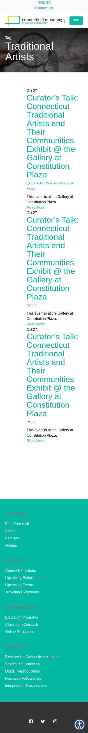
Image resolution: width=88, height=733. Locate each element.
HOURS (44, 2)
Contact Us (44, 8)
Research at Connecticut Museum (32, 657)
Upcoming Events (19, 585)
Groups (11, 545)
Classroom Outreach (21, 624)
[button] (76, 20)
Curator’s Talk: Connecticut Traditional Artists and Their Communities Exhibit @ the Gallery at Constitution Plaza (52, 136)
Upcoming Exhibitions (22, 578)
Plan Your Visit (17, 524)
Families (12, 538)
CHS (33, 305)
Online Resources (19, 632)
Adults (10, 531)
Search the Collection (22, 664)
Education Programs (21, 617)
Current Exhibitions (20, 570)
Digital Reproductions (22, 671)
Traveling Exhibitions (22, 592)
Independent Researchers (26, 686)
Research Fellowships (23, 678)
